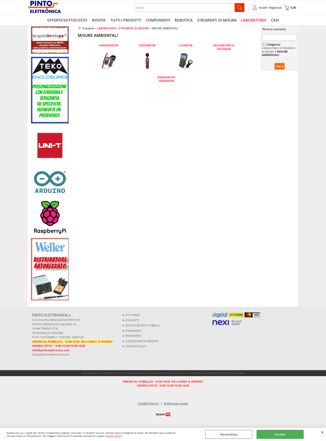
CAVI (275, 20)
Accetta (280, 434)
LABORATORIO (254, 20)
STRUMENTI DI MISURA (217, 20)
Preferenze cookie (176, 403)
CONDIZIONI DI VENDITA (141, 341)
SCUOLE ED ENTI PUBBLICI (142, 325)
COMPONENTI (158, 20)
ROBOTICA (184, 20)
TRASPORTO (133, 336)
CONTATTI (132, 320)
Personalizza (229, 434)
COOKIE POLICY (113, 435)
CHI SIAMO (132, 315)
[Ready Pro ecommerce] (163, 414)
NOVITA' (99, 20)
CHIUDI (322, 432)
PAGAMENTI (133, 331)
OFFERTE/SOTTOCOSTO (67, 20)
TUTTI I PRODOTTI (126, 20)
